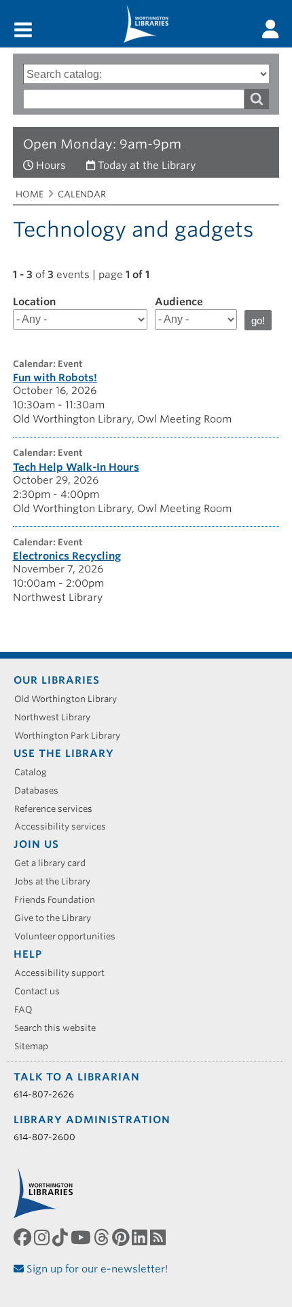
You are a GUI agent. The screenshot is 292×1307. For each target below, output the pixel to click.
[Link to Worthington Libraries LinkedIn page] (141, 1238)
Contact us (42, 991)
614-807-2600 (44, 1137)
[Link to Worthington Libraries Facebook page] (24, 1238)
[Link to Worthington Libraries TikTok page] (61, 1238)
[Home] (146, 23)
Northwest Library (57, 717)
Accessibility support (64, 973)
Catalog (35, 772)
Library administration (92, 1120)
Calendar (82, 194)
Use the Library (64, 753)
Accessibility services (65, 826)
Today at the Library (147, 165)
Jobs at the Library (57, 881)
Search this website (60, 1028)
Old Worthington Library (70, 699)
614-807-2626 (44, 1094)
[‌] (270, 29)
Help (28, 954)
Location (34, 302)
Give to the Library (57, 918)
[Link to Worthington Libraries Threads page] (103, 1238)
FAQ (28, 1009)
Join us (36, 844)
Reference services (58, 809)
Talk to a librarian (77, 1077)
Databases (41, 790)
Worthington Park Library (72, 735)
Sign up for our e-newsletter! (96, 1269)
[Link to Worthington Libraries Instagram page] (43, 1238)
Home (29, 194)
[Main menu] (23, 31)
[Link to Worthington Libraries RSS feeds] (159, 1238)
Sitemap (36, 1046)
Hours (51, 165)
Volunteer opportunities (69, 936)
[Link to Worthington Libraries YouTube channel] (82, 1238)
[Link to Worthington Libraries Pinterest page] (122, 1238)
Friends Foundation (59, 900)
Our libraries (57, 680)
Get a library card (55, 863)
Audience (179, 302)
